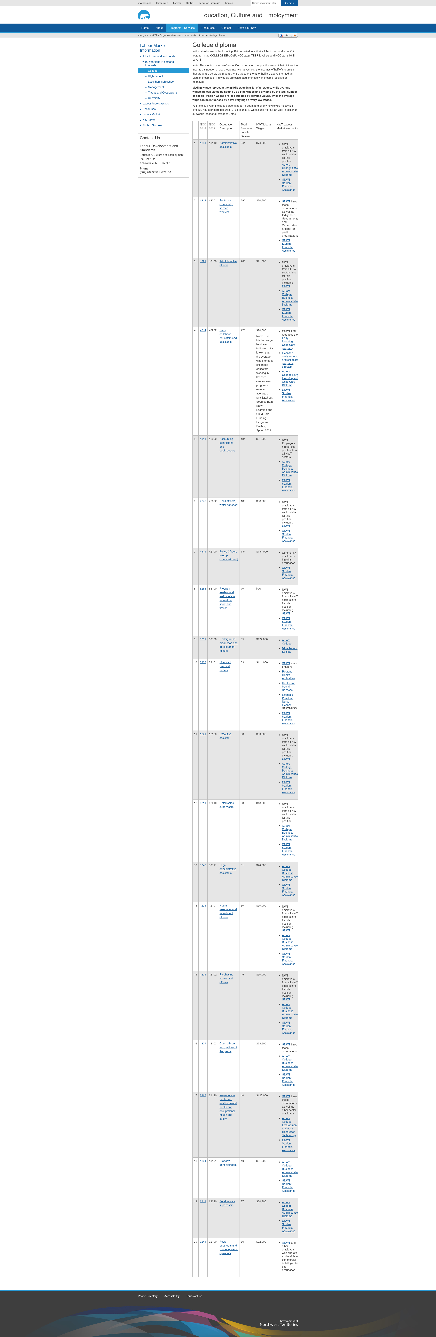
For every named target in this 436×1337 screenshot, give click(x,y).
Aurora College (287, 641)
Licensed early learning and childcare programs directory (290, 360)
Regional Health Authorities (288, 674)
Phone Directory (148, 1296)
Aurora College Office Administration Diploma (290, 169)
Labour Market (151, 114)
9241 (203, 1241)
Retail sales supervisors (227, 805)
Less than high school (161, 81)
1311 (203, 439)
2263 (203, 1095)
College (153, 71)
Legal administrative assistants (228, 869)
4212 (203, 200)
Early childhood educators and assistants (228, 336)
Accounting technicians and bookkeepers (227, 444)
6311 (203, 1201)
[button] (288, 35)
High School (155, 76)
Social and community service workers (226, 206)
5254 (203, 588)
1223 (203, 905)
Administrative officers (228, 263)
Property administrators (228, 1163)
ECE (155, 35)
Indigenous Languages (209, 2)
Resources (208, 28)
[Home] (146, 14)
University (154, 98)
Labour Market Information (196, 35)
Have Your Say (247, 28)
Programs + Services (182, 28)
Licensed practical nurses (225, 666)
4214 (203, 330)
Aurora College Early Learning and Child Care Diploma (290, 378)
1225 (203, 974)
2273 (203, 501)
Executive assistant (225, 736)
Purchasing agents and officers (226, 978)
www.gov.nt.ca (144, 2)
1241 (203, 143)
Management (156, 87)
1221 (203, 261)
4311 (203, 551)
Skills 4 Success (152, 125)
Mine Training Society (290, 650)
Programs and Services (170, 35)
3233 (203, 662)
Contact (189, 2)
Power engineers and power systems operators (229, 1247)
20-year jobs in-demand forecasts (159, 63)
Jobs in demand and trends (159, 56)
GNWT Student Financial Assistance (288, 185)
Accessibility (172, 1296)
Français (229, 2)
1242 (203, 865)
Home (145, 28)
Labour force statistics (156, 103)
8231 (203, 639)
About (159, 28)
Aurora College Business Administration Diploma (290, 297)
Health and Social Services (288, 686)
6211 (203, 803)
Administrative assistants (228, 145)
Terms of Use (194, 1296)
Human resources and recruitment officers (228, 911)
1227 (203, 1043)
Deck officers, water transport (228, 503)
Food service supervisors (227, 1203)
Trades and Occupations (162, 92)
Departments (162, 2)
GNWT (286, 201)
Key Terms (149, 120)
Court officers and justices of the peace (228, 1047)
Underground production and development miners (229, 645)
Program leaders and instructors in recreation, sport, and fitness (227, 598)
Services (177, 2)
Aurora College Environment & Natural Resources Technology (289, 1126)
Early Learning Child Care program (288, 343)
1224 (203, 1161)
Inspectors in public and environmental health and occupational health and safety (228, 1107)
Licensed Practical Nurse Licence (287, 700)
